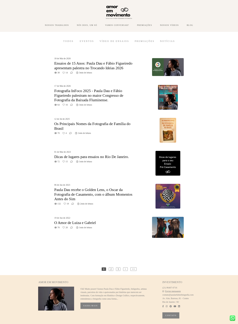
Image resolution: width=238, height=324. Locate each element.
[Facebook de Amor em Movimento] (163, 306)
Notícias (167, 41)
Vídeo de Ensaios (114, 41)
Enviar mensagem (173, 291)
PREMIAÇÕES (144, 25)
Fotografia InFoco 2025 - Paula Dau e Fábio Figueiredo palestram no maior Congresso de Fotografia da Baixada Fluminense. (88, 95)
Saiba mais (90, 306)
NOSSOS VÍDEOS (169, 25)
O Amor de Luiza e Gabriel (75, 223)
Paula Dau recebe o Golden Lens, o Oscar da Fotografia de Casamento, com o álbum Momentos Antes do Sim (93, 194)
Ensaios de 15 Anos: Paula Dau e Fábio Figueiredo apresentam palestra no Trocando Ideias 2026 (93, 65)
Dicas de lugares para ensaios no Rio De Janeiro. (91, 157)
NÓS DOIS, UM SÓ (87, 25)
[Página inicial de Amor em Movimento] (119, 12)
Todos (68, 41)
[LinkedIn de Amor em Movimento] (179, 306)
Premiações (144, 41)
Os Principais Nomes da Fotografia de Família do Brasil (92, 126)
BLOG (190, 25)
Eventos (87, 41)
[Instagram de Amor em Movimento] (167, 306)
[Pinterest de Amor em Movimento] (171, 306)
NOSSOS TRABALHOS (57, 25)
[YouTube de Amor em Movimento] (175, 306)
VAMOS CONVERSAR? (117, 25)
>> (133, 269)
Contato (170, 315)
